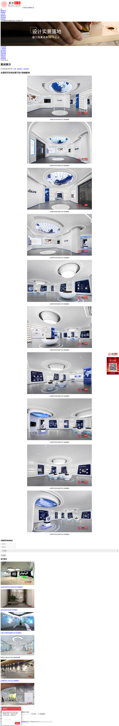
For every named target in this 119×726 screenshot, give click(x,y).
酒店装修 (3, 53)
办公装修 (3, 46)
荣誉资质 (3, 17)
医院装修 (3, 58)
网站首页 (3, 10)
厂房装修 (3, 48)
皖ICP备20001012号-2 (46, 721)
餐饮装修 (3, 52)
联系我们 (3, 19)
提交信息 (42, 713)
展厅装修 (3, 50)
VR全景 (3, 14)
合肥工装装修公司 (24, 721)
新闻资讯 (3, 15)
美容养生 (3, 57)
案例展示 (3, 12)
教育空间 (3, 55)
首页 (15, 69)
